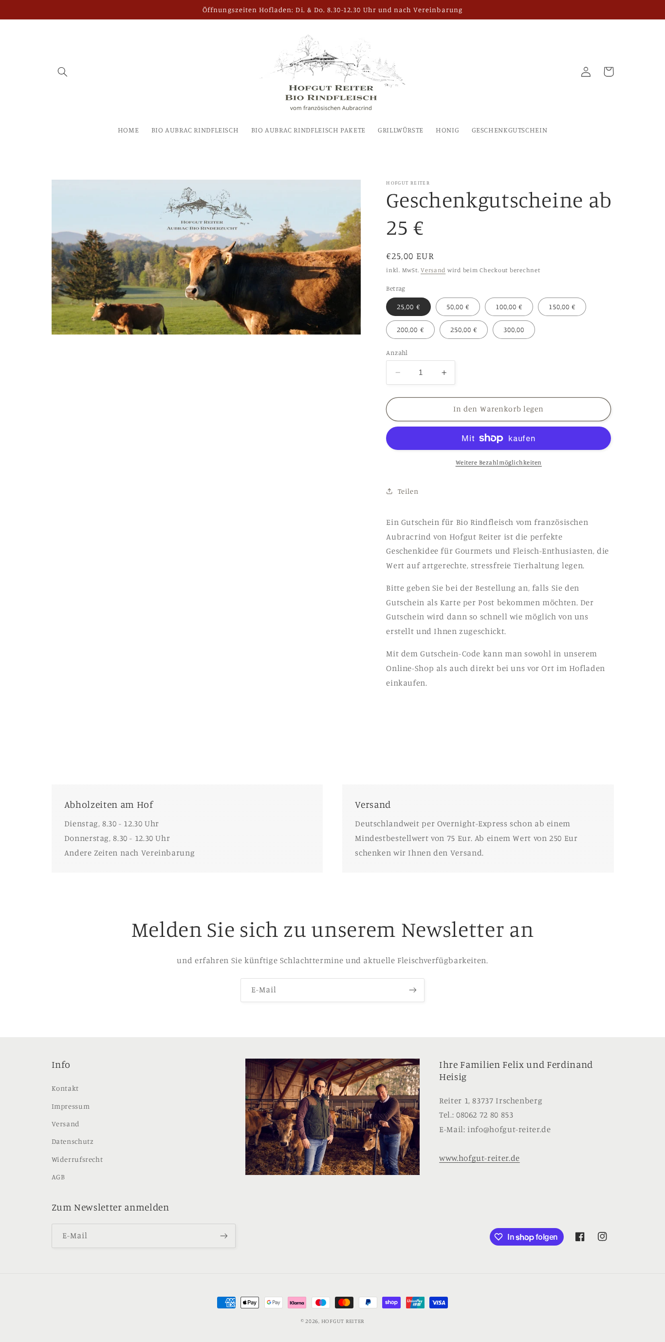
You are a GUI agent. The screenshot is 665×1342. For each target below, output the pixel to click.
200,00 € (410, 329)
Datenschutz (73, 1141)
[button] (63, 71)
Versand (433, 270)
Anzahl (397, 352)
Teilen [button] (408, 491)
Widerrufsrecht (77, 1159)
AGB (58, 1177)
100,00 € (509, 306)
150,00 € (562, 306)
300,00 (513, 329)
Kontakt (65, 1088)
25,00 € (408, 306)
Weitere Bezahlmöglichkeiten (499, 462)
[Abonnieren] (413, 990)
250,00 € (463, 329)
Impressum (71, 1106)
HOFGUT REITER (343, 1321)
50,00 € (457, 306)
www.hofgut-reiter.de (479, 1158)
